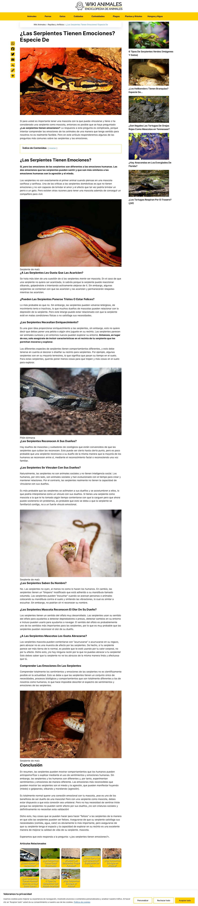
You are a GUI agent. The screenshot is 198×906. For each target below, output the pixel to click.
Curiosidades (98, 16)
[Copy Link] (12, 70)
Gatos (62, 16)
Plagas (116, 16)
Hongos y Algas (155, 16)
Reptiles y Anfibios (56, 24)
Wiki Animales (40, 24)
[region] (99, 898)
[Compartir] (12, 75)
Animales (31, 16)
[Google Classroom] (12, 65)
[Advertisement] (151, 321)
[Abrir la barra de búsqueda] (169, 16)
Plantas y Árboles (133, 16)
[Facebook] (12, 49)
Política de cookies (82, 902)
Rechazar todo (163, 900)
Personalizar (142, 900)
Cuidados (78, 16)
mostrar (52, 148)
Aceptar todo (185, 900)
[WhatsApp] (12, 43)
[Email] (12, 59)
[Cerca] (195, 892)
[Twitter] (12, 54)
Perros (48, 16)
